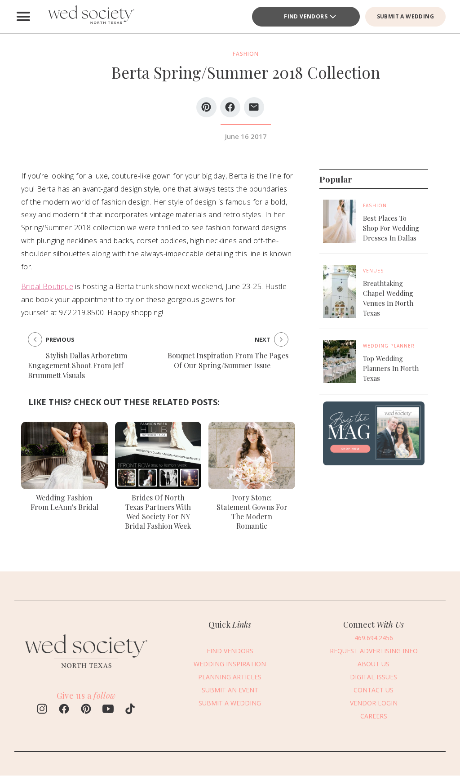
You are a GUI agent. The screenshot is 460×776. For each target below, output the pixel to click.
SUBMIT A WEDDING (405, 16)
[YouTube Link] (108, 710)
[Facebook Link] (64, 710)
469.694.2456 (373, 637)
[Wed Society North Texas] (91, 16)
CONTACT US (374, 690)
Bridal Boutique (47, 286)
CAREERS (373, 716)
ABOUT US (373, 664)
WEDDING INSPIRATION (230, 664)
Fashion (375, 205)
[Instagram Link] (42, 710)
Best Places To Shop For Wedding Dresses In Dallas (391, 228)
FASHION (246, 54)
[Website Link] (86, 672)
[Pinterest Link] (86, 710)
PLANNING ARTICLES (229, 677)
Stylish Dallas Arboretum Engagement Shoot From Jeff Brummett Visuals (77, 365)
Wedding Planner (389, 346)
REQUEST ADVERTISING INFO (374, 651)
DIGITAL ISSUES (373, 677)
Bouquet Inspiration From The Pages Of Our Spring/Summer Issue (228, 360)
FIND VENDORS (305, 16)
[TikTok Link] (130, 710)
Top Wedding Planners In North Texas (391, 368)
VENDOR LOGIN (374, 703)
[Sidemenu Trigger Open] (23, 17)
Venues (373, 271)
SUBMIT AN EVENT (230, 690)
